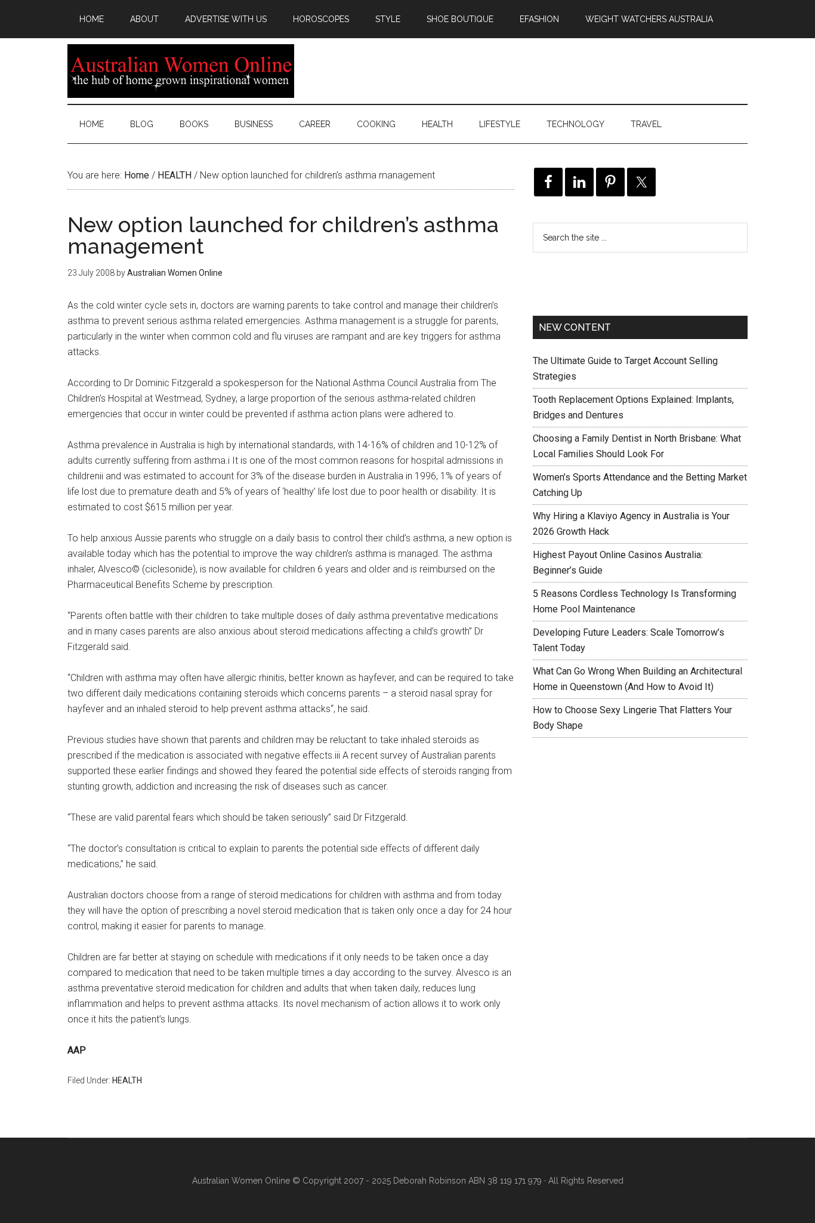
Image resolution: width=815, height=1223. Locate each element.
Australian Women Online (180, 71)
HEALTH (127, 1080)
